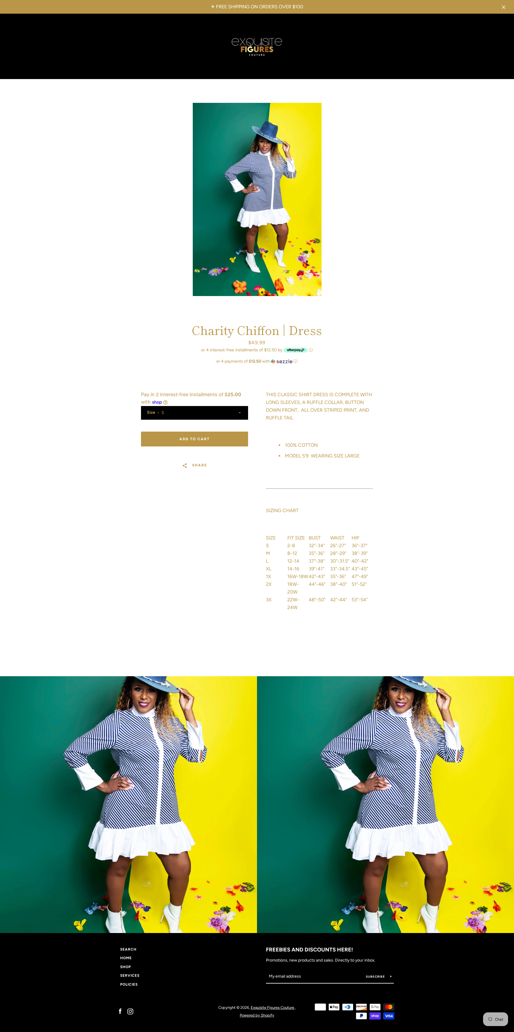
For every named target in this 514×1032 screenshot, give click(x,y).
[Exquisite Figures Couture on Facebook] (120, 1011)
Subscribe (376, 976)
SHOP (125, 967)
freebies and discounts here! (309, 949)
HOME (126, 958)
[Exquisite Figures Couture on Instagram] (130, 1011)
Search (128, 949)
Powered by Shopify (257, 1015)
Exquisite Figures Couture (273, 1007)
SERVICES (130, 975)
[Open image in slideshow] (257, 199)
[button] (257, 361)
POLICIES (129, 984)
